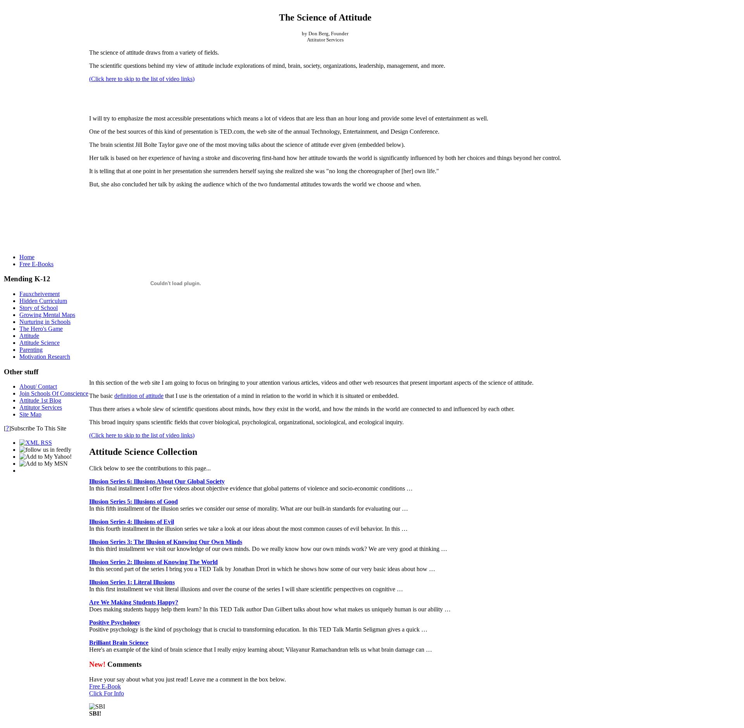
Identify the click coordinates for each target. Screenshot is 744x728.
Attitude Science (39, 342)
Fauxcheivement (39, 294)
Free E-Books (36, 264)
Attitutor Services (40, 407)
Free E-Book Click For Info (106, 690)
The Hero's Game (41, 328)
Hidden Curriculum (43, 301)
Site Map (30, 414)
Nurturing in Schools (45, 321)
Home (26, 257)
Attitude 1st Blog (40, 400)
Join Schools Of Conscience (53, 393)
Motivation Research (44, 356)
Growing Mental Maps (47, 315)
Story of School (38, 308)
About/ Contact (38, 386)
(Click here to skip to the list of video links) (142, 79)
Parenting (31, 349)
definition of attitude (139, 395)
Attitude (29, 335)
